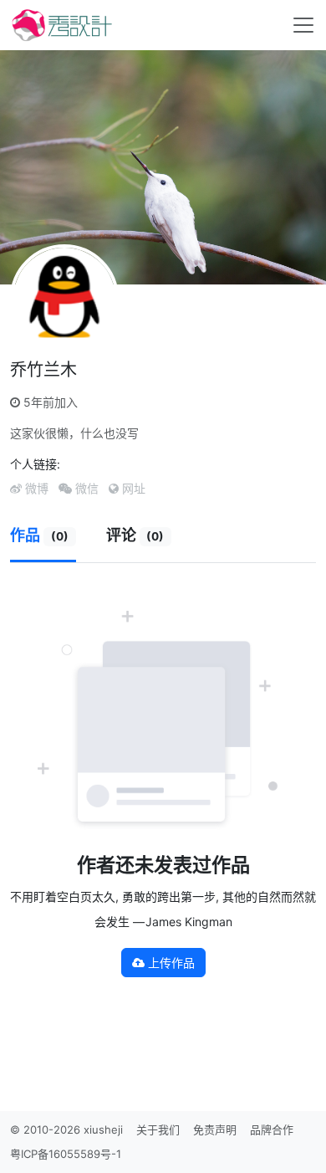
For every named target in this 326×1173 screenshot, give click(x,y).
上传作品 (170, 962)
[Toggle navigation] (303, 25)
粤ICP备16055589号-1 (65, 1153)
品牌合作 (271, 1129)
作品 (39, 535)
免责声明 (215, 1129)
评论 (135, 535)
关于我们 (158, 1129)
